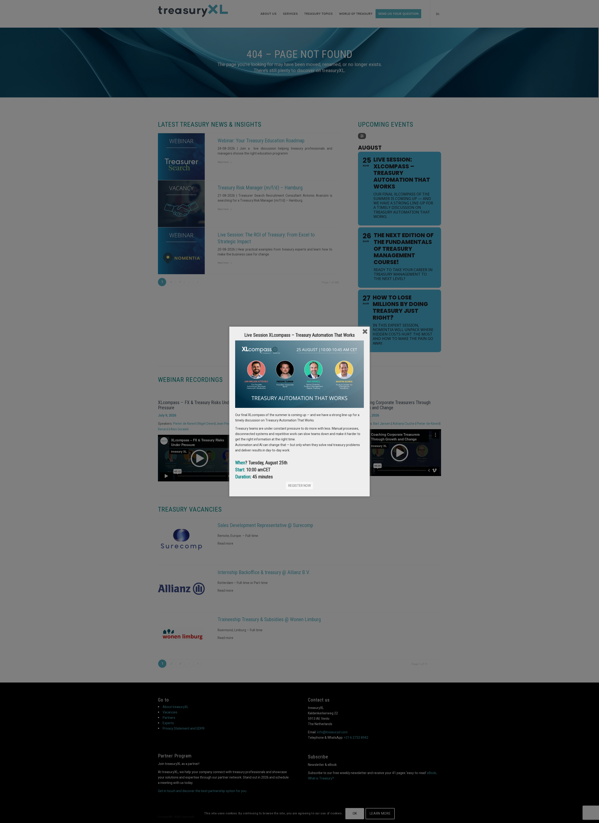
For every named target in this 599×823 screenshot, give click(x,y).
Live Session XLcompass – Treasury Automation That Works (299, 335)
